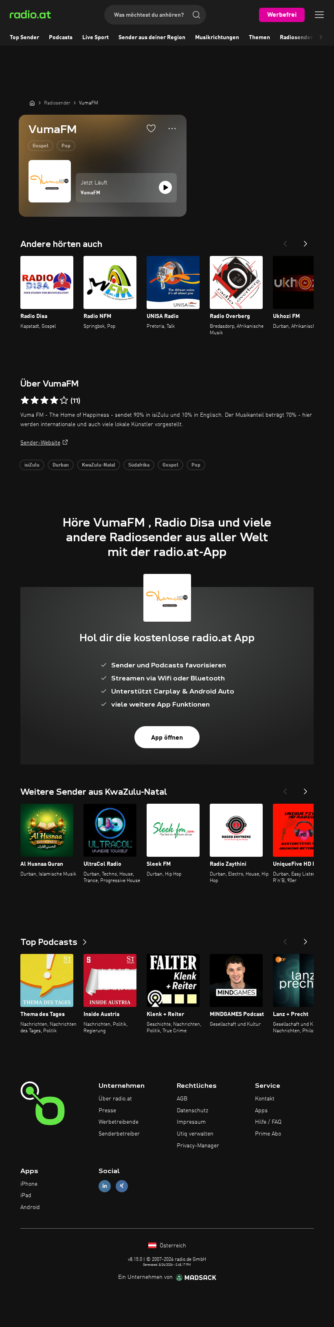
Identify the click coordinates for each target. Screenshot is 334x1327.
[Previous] (285, 241)
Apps (261, 1111)
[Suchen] (196, 15)
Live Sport (95, 37)
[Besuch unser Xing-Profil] (122, 1186)
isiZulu (32, 465)
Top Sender (24, 37)
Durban (61, 465)
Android (30, 1207)
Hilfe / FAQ (268, 1122)
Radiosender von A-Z (307, 37)
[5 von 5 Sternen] (64, 400)
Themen (259, 37)
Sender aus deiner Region (152, 37)
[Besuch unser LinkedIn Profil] (104, 1186)
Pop (66, 146)
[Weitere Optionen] (172, 128)
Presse (107, 1111)
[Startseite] (32, 103)
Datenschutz (192, 1111)
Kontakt (265, 1099)
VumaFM (90, 193)
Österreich (172, 1246)
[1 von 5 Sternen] (25, 400)
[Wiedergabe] (165, 187)
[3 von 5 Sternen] (44, 400)
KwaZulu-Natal (98, 465)
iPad (25, 1195)
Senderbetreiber (119, 1134)
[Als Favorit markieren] (151, 128)
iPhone (28, 1184)
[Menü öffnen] (319, 15)
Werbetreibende (118, 1122)
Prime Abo (268, 1134)
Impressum (191, 1122)
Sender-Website (40, 443)
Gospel (40, 146)
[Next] (305, 241)
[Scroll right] (321, 37)
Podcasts (61, 37)
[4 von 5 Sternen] (54, 400)
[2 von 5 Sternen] (35, 400)
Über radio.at (115, 1099)
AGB (182, 1099)
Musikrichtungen (217, 37)
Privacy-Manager (198, 1146)
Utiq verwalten (195, 1134)
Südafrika (138, 465)
